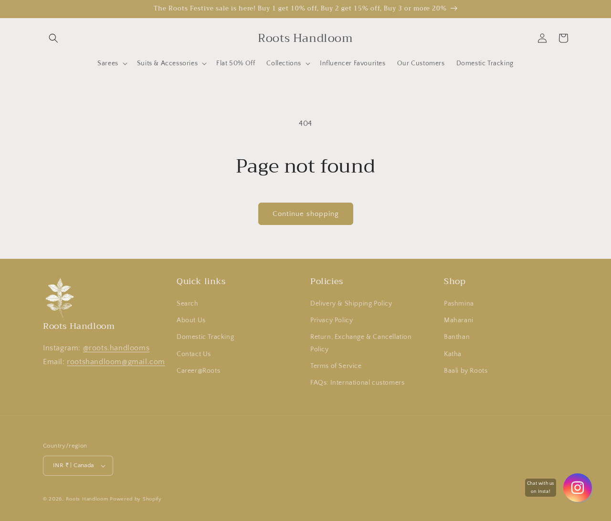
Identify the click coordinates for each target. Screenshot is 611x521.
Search (188, 303)
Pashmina (459, 303)
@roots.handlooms (116, 348)
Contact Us (194, 354)
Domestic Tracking (205, 337)
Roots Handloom (87, 499)
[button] (53, 38)
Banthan (457, 337)
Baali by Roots (465, 371)
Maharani (459, 320)
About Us (191, 320)
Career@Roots (198, 371)
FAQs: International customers (357, 383)
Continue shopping (306, 214)
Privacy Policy (331, 320)
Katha (453, 354)
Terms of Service (336, 366)
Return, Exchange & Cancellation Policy (361, 343)
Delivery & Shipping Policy (351, 303)
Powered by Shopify (136, 499)
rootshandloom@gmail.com (116, 362)
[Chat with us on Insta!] (577, 487)
